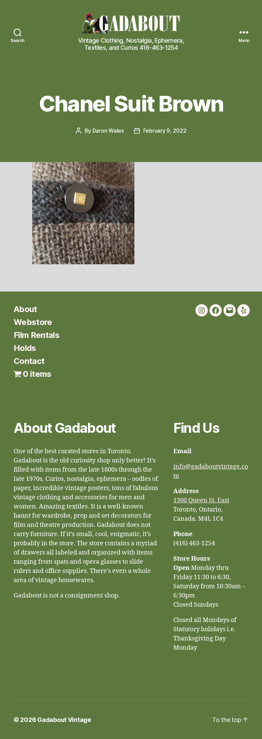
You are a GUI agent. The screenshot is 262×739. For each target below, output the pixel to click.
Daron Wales (108, 130)
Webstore (33, 322)
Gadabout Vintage (64, 719)
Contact (29, 361)
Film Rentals (36, 335)
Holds (25, 348)
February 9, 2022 (165, 130)
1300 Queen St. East (201, 500)
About (25, 309)
